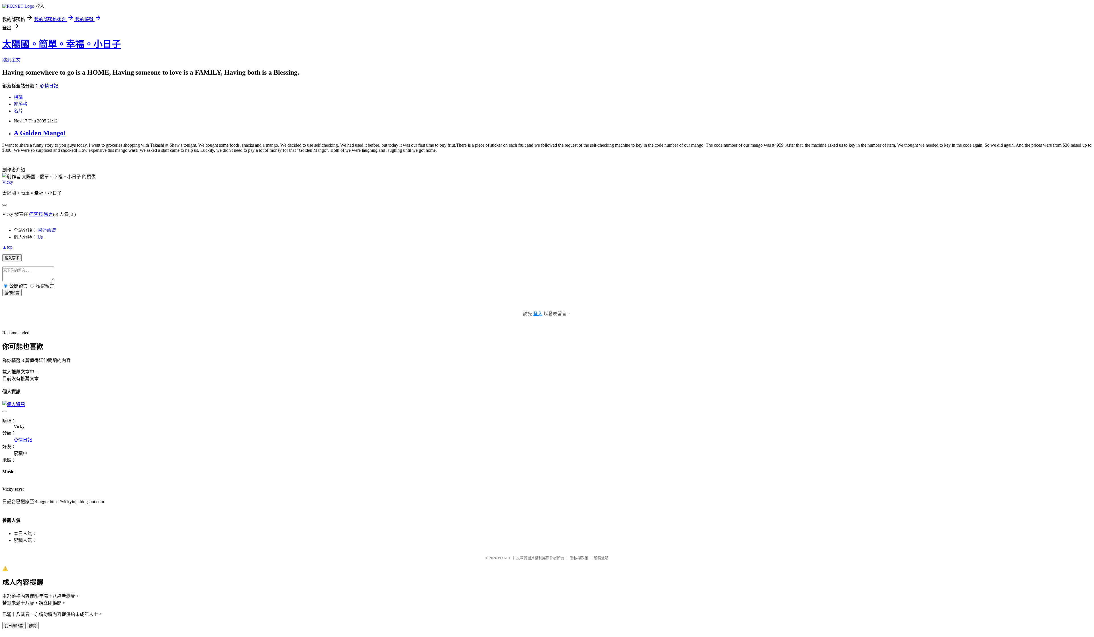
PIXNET (504, 558)
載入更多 (12, 258)
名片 (18, 110)
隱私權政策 (579, 558)
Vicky (7, 182)
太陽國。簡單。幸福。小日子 (61, 44)
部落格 (20, 104)
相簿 (18, 97)
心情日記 (49, 85)
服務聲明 (601, 558)
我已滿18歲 (14, 626)
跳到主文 (11, 60)
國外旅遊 (47, 230)
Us (40, 237)
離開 (32, 626)
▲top (7, 247)
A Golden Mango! (40, 133)
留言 (48, 214)
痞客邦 (36, 214)
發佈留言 (12, 293)
